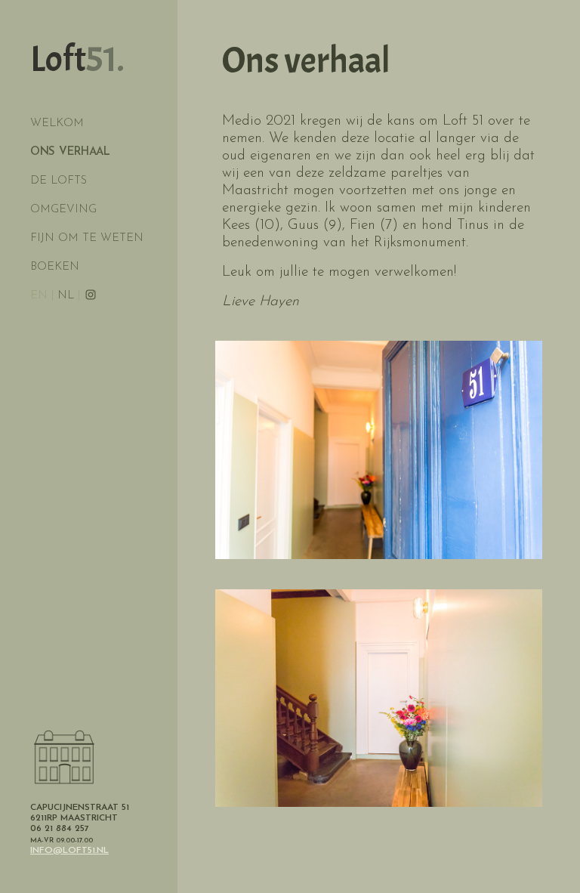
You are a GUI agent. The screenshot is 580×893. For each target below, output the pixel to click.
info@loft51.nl (69, 850)
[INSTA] (90, 295)
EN (39, 295)
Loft (77, 59)
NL (65, 295)
